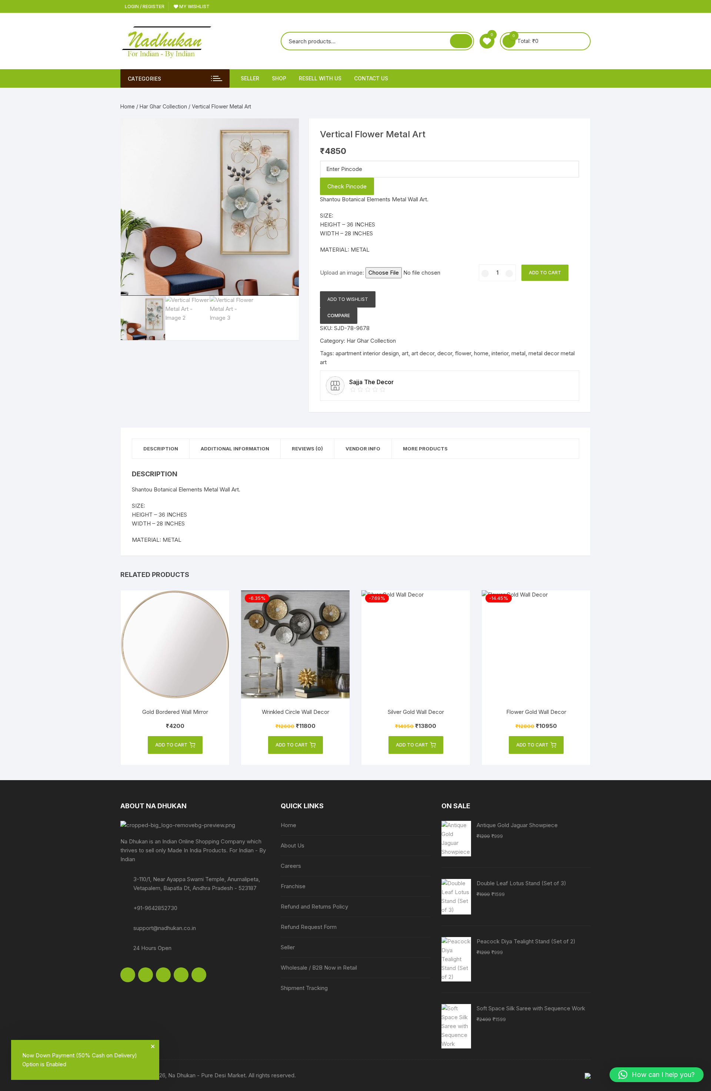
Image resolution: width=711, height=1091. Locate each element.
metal (518, 353)
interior (499, 353)
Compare (338, 315)
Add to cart (545, 272)
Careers (291, 865)
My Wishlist (194, 6)
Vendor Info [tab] (363, 448)
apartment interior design (367, 353)
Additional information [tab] (235, 448)
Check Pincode (347, 186)
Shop (279, 78)
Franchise (293, 886)
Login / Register (144, 6)
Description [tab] (160, 448)
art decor (422, 353)
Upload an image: (342, 272)
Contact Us (371, 78)
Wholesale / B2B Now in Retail (319, 967)
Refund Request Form (309, 926)
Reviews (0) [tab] (307, 448)
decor (444, 353)
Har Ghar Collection (163, 106)
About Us (292, 845)
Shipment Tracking (304, 987)
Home (127, 106)
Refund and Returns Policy (314, 906)
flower (463, 353)
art (405, 353)
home (481, 353)
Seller (250, 78)
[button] (285, 131)
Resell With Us (320, 78)
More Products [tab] (425, 448)
